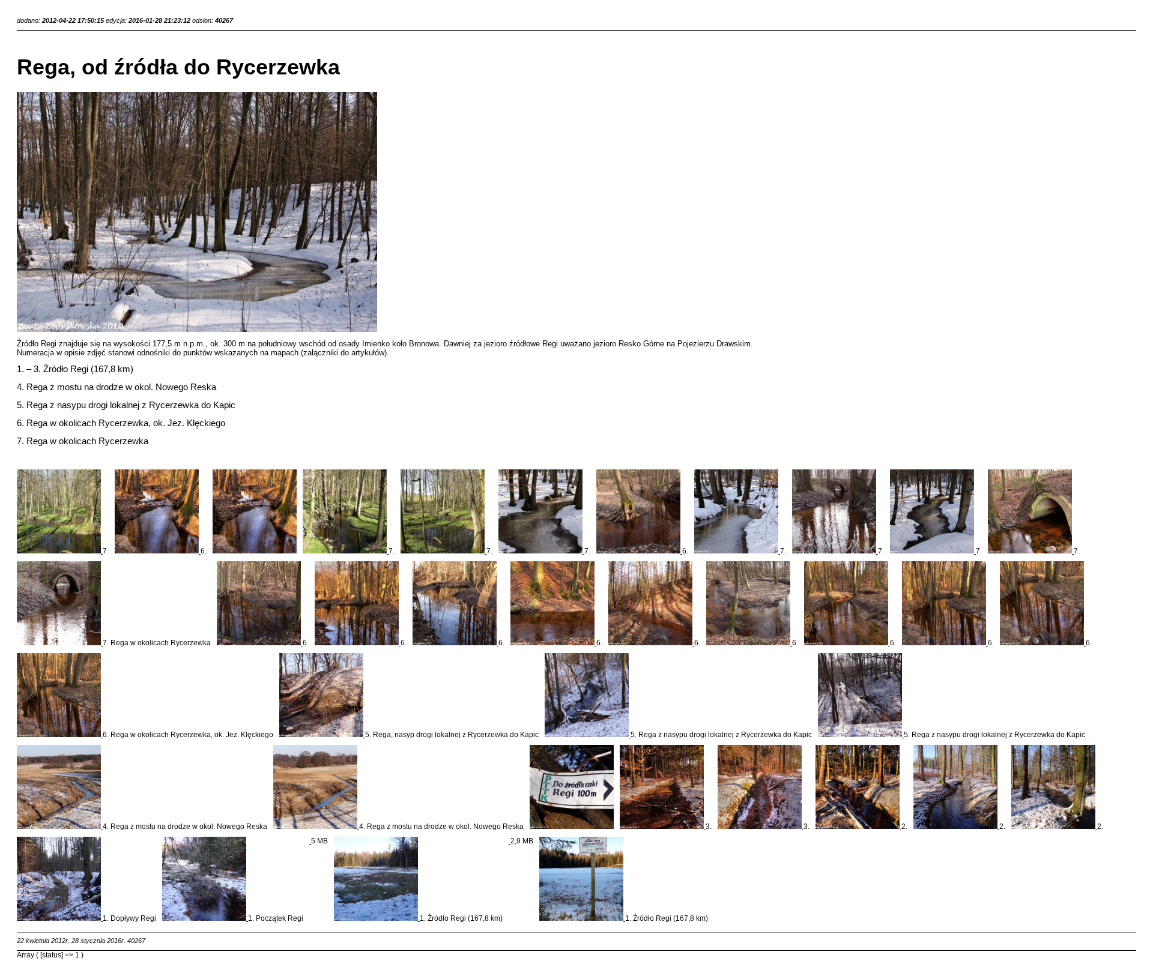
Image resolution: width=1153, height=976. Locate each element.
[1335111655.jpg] (861, 734)
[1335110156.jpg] (760, 826)
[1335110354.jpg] (60, 918)
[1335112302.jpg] (651, 643)
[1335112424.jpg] (358, 643)
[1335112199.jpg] (835, 551)
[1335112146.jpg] (847, 643)
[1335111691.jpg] (588, 734)
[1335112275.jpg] (749, 643)
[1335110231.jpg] (663, 826)
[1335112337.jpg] (553, 643)
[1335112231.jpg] (1031, 551)
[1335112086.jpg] (1043, 643)
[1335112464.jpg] (260, 643)
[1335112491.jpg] (639, 551)
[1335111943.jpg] (933, 551)
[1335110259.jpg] (1054, 826)
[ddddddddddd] (197, 329)
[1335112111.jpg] (945, 643)
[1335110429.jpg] (582, 918)
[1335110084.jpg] (255, 551)
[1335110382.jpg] (205, 918)
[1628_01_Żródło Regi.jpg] (509, 841)
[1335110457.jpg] (572, 826)
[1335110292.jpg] (956, 826)
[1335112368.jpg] (158, 551)
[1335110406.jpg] (377, 918)
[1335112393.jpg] (455, 643)
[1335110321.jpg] (858, 826)
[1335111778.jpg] (322, 734)
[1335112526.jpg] (443, 551)
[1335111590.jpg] (60, 826)
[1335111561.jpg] (316, 826)
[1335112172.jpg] (60, 643)
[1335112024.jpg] (541, 551)
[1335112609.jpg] (346, 551)
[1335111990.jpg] (737, 551)
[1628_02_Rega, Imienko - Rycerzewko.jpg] (310, 841)
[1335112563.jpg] (60, 551)
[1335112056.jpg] (60, 734)
